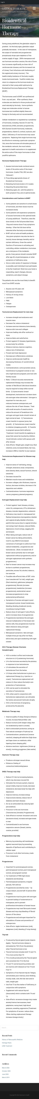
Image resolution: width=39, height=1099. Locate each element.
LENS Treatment (7, 1046)
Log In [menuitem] (3, 2)
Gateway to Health (13, 8)
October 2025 (6, 1071)
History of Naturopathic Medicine (12, 1039)
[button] (34, 8)
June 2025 (5, 1074)
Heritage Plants (6, 1043)
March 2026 (5, 1068)
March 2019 (5, 1077)
